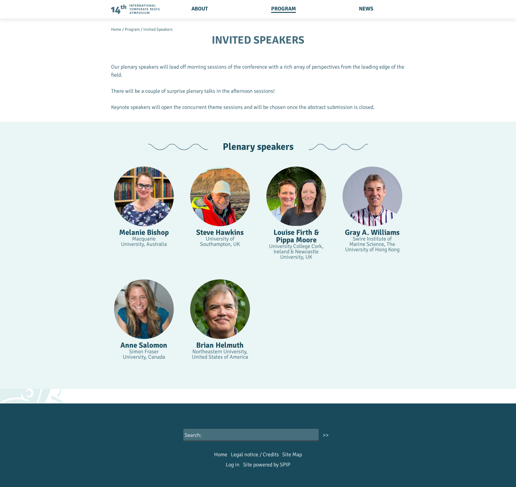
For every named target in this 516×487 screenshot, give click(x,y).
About (199, 8)
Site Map (292, 454)
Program (283, 8)
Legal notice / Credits (255, 454)
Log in (232, 464)
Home (116, 29)
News (366, 8)
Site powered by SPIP (266, 464)
